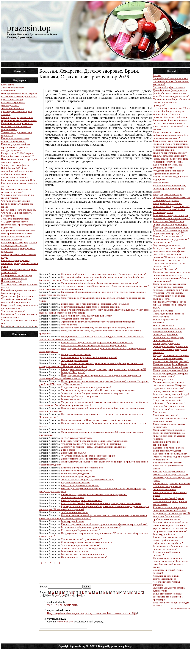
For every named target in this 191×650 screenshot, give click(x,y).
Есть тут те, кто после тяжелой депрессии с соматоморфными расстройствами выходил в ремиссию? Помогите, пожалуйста (171, 252)
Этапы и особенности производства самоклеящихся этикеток (16, 111)
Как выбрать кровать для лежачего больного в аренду (19, 292)
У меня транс (68, 449)
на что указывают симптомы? (76, 437)
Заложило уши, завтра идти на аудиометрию (84, 548)
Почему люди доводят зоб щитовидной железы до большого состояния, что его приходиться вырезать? (170, 348)
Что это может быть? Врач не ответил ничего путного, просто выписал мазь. (101, 503)
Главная (157, 75)
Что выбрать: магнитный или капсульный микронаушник (16, 300)
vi (57, 595)
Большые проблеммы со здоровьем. (79, 396)
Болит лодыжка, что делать (75, 473)
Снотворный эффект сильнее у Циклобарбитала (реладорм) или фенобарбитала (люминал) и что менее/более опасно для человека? (91, 278)
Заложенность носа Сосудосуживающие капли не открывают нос (95, 393)
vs (71, 595)
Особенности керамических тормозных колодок (15, 238)
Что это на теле (69, 324)
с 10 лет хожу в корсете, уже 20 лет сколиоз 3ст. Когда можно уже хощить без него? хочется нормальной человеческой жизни (171, 112)
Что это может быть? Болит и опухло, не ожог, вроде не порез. (93, 345)
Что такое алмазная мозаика (15, 200)
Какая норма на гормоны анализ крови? (81, 500)
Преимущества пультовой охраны (19, 93)
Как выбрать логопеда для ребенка (19, 326)
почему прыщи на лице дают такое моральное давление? (90, 306)
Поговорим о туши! (11, 281)
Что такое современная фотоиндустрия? (13, 104)
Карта (4, 84)
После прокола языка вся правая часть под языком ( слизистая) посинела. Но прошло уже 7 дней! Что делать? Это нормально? (170, 288)
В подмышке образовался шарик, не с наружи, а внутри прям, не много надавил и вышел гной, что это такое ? (170, 124)
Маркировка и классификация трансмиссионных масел (16, 277)
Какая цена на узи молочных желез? (80, 485)
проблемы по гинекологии (74, 512)
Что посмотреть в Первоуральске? (19, 242)
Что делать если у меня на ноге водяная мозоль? (86, 387)
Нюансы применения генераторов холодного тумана (19, 160)
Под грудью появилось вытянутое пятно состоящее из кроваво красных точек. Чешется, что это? (171, 358)
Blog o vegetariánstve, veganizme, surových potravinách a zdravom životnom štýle (92, 613)
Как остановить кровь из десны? (78, 476)
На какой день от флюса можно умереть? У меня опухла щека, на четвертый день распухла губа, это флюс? (171, 476)
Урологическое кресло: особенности (13, 89)
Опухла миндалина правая (74, 360)
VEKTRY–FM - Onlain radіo (62, 604)
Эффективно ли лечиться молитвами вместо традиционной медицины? (98, 321)
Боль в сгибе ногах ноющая (75, 551)
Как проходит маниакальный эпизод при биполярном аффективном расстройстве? (104, 524)
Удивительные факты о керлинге (18, 296)
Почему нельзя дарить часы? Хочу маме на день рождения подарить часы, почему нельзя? (171, 373)
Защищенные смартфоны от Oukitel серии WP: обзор (16, 166)
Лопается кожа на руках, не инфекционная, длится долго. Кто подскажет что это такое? (170, 135)
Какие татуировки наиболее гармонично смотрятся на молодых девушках (15, 147)
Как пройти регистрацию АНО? (17, 156)
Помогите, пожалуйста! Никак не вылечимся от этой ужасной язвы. (96, 420)
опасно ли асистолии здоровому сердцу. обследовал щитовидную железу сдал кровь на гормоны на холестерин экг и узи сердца (170, 157)
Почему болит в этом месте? (76, 354)
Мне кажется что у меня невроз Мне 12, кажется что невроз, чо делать (98, 390)
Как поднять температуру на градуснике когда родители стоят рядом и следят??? (103, 369)
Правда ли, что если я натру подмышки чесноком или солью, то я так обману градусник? (171, 197)
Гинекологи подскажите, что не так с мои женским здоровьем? (94, 494)
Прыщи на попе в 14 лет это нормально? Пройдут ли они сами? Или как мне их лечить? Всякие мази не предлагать (171, 208)
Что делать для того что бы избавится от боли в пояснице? (91, 443)
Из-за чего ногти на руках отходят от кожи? (84, 557)
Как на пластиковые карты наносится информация (15, 140)
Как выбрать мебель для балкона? (18, 209)
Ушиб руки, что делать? (73, 452)
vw (79, 595)
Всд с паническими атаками (75, 482)
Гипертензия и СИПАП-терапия (18, 153)
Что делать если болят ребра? (76, 318)
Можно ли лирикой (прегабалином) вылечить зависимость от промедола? (99, 283)
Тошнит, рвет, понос (71, 428)
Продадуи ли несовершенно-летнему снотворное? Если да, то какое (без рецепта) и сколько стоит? (170, 562)
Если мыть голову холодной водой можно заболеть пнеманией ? (94, 440)
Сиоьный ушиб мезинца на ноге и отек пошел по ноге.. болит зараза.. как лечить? (103, 274)
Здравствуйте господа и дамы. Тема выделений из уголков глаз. (94, 446)
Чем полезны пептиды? (13, 311)
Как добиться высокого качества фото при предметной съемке (18, 232)
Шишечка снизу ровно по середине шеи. (82, 467)
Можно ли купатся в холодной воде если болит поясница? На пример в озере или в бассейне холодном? (169, 434)
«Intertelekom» (65, 621)
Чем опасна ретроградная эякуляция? (80, 545)
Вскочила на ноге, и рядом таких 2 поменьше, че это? (89, 357)
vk (64, 595)
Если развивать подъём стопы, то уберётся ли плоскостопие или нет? (97, 342)
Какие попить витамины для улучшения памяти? (86, 315)
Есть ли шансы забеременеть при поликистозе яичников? (91, 527)
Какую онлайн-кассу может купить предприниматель (19, 306)
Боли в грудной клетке (72, 521)
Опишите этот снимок (72, 497)
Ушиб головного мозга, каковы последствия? (84, 458)
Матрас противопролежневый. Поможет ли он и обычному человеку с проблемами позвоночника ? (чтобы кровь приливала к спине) (169, 334)
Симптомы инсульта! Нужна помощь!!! (81, 539)
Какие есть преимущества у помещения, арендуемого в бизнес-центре (19, 263)
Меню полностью (180, 608)
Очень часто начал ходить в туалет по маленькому (87, 479)
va (41, 595)
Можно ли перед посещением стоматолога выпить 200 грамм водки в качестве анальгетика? (169, 385)
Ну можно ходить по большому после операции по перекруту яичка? (97, 327)
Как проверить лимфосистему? (77, 470)
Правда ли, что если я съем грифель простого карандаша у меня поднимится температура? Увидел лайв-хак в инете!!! (171, 276)
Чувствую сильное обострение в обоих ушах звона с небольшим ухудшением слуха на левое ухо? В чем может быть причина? (171, 512)
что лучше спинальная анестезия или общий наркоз (88, 455)
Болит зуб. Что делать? (73, 372)
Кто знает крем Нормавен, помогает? (80, 530)
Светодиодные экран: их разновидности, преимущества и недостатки (18, 248)
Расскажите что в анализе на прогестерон (82, 554)
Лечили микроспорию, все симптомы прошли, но (86, 542)
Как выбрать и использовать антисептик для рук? (16, 190)
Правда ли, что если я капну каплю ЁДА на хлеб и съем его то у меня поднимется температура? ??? (171, 230)
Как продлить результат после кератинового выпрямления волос (19, 119)
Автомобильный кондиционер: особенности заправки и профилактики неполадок (17, 174)
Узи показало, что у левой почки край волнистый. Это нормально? (95, 303)
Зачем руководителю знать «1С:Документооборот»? (15, 220)
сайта (11, 84)
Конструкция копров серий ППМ (18, 180)
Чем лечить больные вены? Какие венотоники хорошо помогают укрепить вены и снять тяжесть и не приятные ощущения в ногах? (170, 527)
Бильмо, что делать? (71, 399)
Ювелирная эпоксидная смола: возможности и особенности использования (17, 126)
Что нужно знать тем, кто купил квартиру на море (17, 196)
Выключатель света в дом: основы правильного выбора (19, 98)
